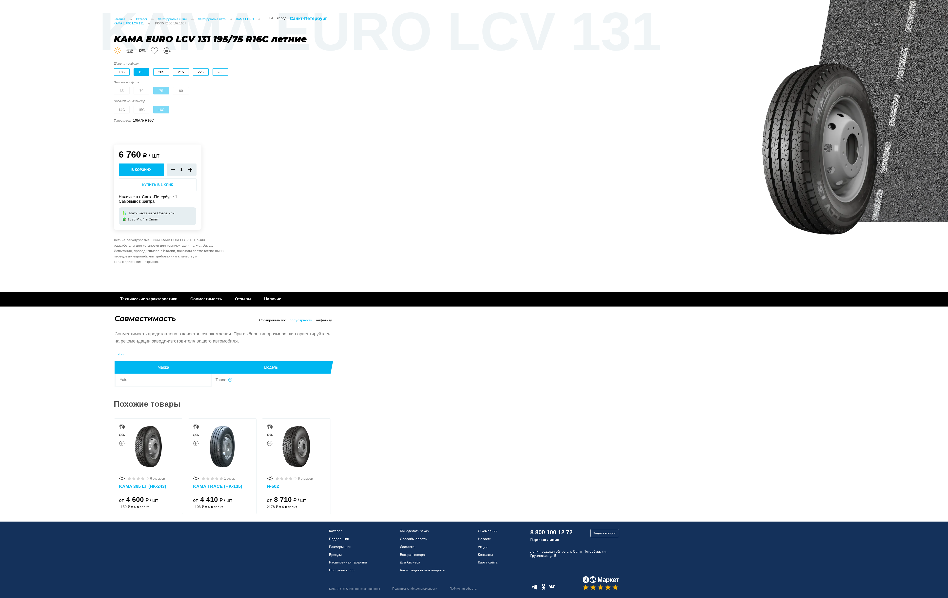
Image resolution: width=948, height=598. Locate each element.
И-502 (273, 486)
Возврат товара (412, 555)
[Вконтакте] (552, 586)
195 (141, 72)
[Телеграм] (534, 587)
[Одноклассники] (543, 587)
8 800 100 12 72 (551, 532)
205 (161, 72)
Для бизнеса (410, 562)
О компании (487, 531)
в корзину (141, 170)
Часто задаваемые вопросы (422, 570)
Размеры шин (340, 547)
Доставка (407, 547)
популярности (301, 320)
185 (122, 72)
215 (181, 72)
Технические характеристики (149, 299)
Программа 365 (342, 570)
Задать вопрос (604, 533)
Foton (119, 354)
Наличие (272, 299)
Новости (484, 539)
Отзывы (243, 299)
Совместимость (206, 299)
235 (220, 72)
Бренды (335, 555)
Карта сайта (487, 562)
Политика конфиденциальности (414, 588)
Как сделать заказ (414, 531)
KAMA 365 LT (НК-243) (142, 486)
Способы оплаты (413, 539)
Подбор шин (339, 539)
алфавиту (324, 320)
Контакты (485, 555)
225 (201, 72)
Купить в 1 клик (157, 185)
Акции (483, 547)
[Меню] (10, 12)
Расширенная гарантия (348, 562)
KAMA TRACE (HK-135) (217, 486)
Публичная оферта (463, 588)
